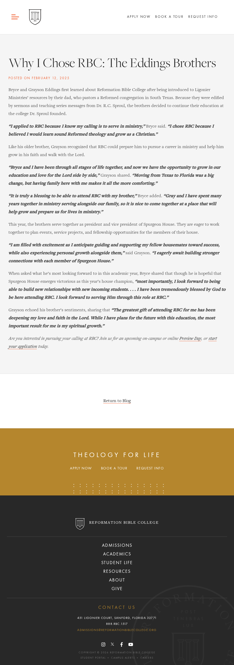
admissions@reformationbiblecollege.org (117, 630)
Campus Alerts (123, 658)
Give (117, 589)
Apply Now (139, 16)
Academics (117, 554)
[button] (15, 17)
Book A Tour (169, 16)
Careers (147, 658)
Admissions (117, 545)
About (117, 580)
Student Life (117, 563)
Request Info (203, 16)
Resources (117, 571)
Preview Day (190, 338)
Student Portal (93, 658)
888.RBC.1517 (117, 624)
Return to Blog (117, 401)
